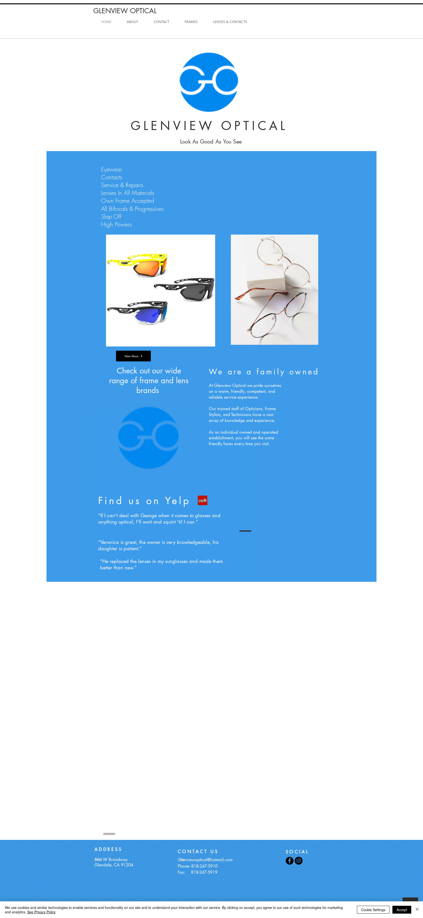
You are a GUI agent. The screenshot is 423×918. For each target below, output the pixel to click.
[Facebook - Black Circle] (290, 861)
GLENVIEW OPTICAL (126, 10)
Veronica (109, 542)
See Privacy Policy (41, 911)
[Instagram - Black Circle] (299, 861)
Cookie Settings (373, 909)
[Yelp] (202, 500)
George (149, 515)
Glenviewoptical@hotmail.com (205, 859)
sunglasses (176, 561)
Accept (402, 909)
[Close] (417, 909)
